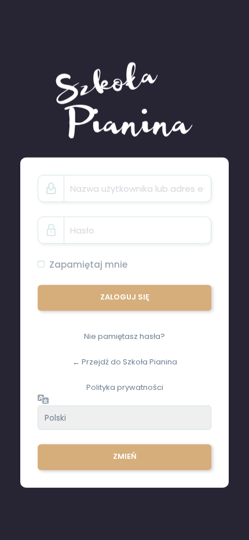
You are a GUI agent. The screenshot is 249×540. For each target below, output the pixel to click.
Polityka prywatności (124, 386)
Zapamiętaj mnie (88, 264)
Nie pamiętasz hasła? (124, 336)
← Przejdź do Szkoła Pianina (124, 361)
